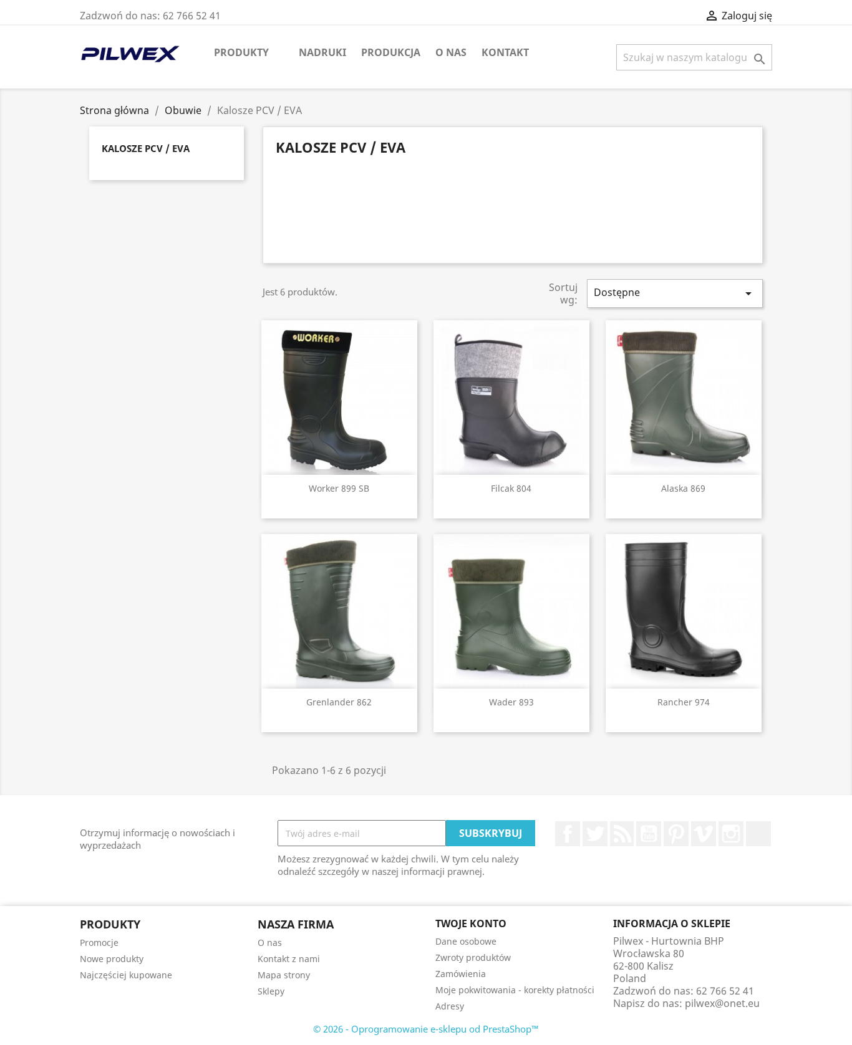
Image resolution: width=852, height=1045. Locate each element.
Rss (622, 833)
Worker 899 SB (339, 488)
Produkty (241, 52)
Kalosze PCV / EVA (146, 148)
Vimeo (703, 833)
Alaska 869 (683, 488)
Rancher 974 (683, 702)
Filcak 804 (511, 488)
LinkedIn (758, 833)
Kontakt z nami (289, 959)
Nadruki (322, 52)
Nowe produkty (111, 959)
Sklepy (271, 991)
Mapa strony (284, 975)
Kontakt (505, 52)
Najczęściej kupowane (126, 975)
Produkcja (390, 52)
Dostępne (675, 293)
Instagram (731, 833)
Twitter (595, 833)
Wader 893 (511, 702)
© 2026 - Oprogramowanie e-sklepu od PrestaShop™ (426, 1029)
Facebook (567, 833)
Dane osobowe (465, 941)
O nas (451, 52)
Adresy (449, 1006)
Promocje (99, 942)
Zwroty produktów (473, 957)
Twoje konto (470, 923)
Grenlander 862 (339, 702)
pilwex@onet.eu (722, 1003)
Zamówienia (460, 974)
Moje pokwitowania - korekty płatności (514, 990)
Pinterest (676, 833)
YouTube (648, 833)
